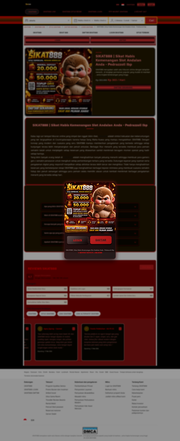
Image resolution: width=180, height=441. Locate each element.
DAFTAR (101, 240)
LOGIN (77, 240)
